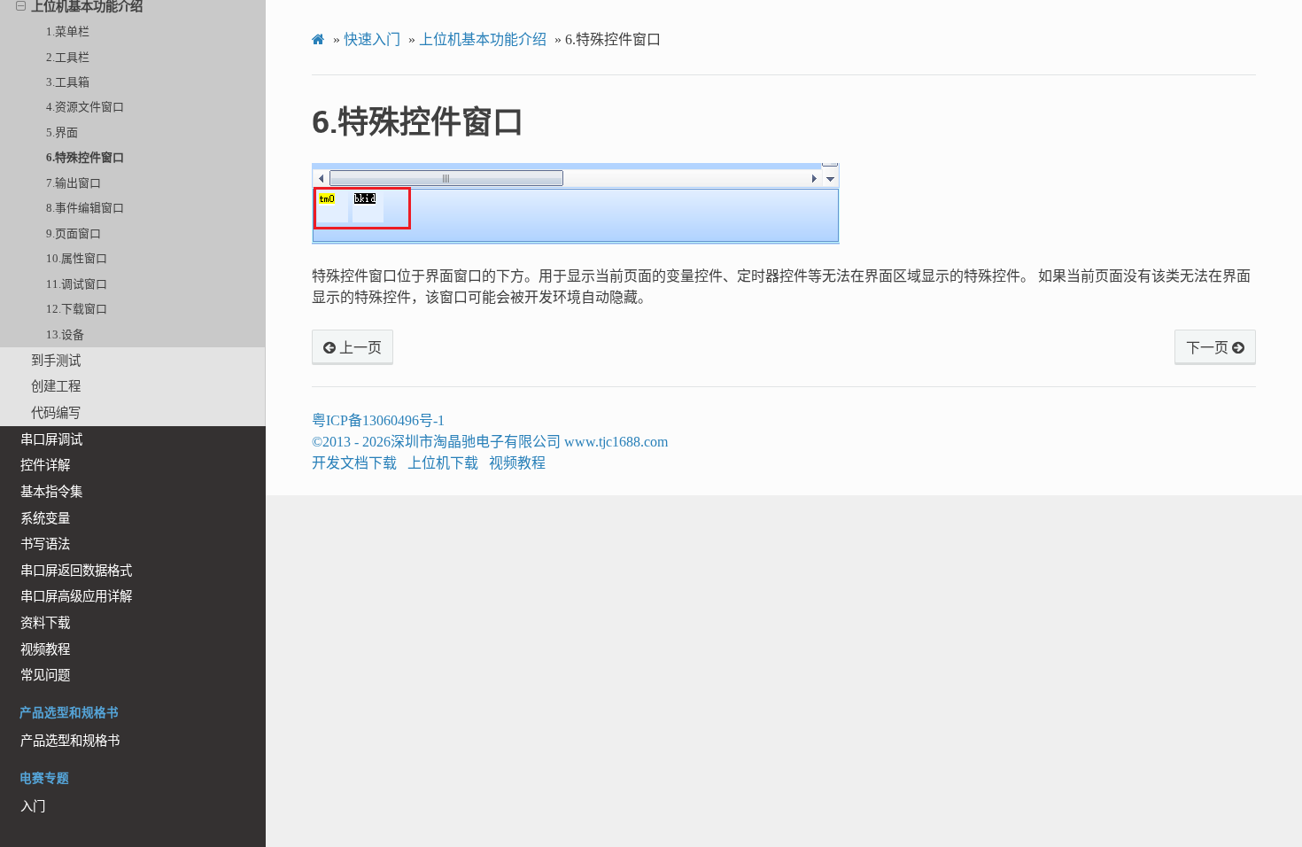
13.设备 (65, 334)
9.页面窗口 (73, 233)
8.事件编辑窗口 (85, 207)
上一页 (359, 348)
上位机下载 (442, 462)
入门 (32, 806)
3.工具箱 (67, 82)
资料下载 (45, 623)
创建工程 (56, 386)
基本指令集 (51, 492)
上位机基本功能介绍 (482, 39)
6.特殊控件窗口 (85, 157)
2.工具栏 (67, 57)
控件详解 (45, 465)
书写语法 (45, 544)
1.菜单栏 (67, 31)
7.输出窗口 (73, 183)
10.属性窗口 (76, 258)
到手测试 (56, 361)
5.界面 (62, 132)
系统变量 (45, 518)
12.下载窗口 (76, 308)
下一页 (1209, 348)
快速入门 (372, 39)
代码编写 (56, 413)
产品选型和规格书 (70, 741)
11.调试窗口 (76, 284)
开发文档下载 (354, 462)
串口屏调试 (51, 439)
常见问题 (45, 675)
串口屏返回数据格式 (76, 570)
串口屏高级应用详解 (76, 596)
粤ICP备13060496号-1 (378, 420)
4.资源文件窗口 (85, 106)
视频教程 (45, 649)
